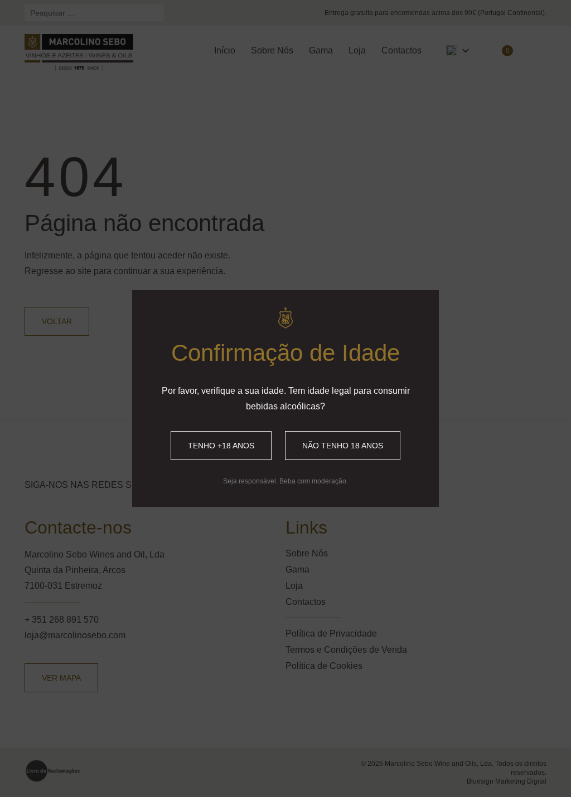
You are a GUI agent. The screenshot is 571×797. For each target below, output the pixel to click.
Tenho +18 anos (221, 445)
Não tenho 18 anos (342, 445)
